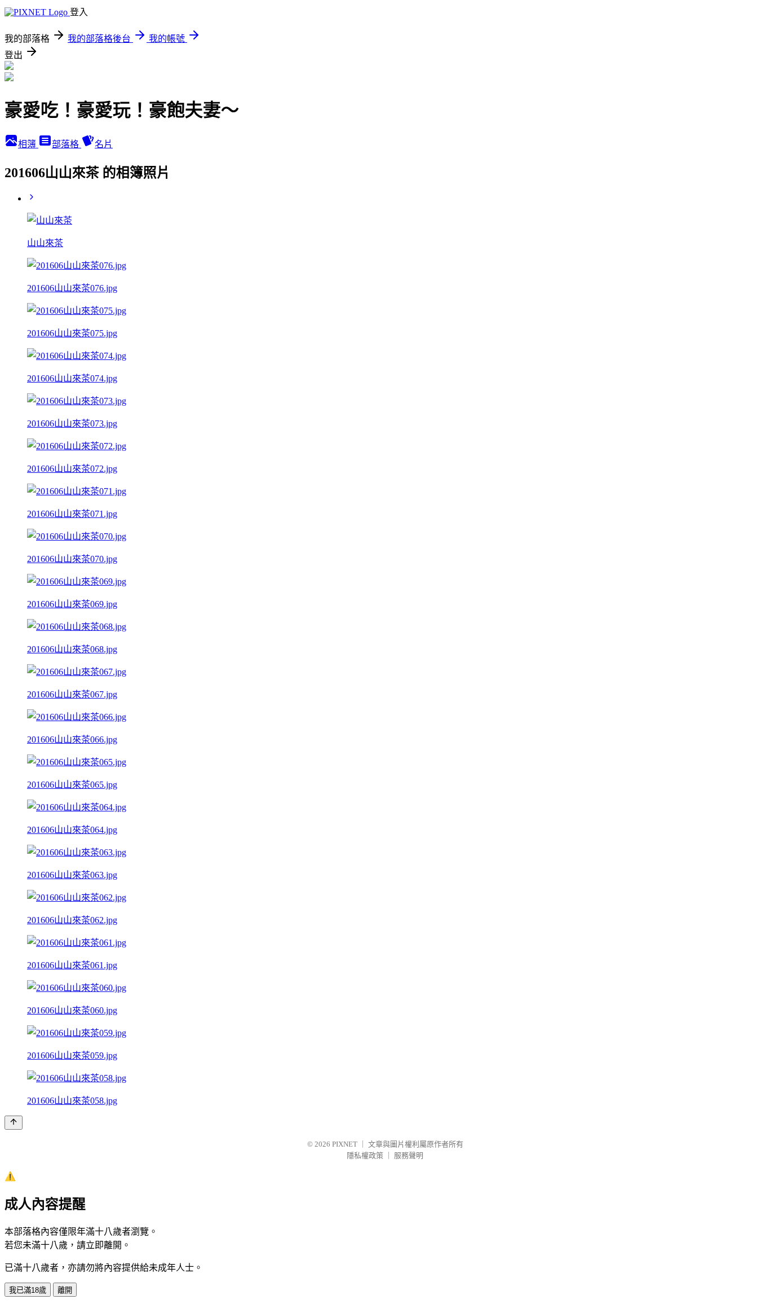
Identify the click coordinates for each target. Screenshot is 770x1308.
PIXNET (344, 1144)
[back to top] (14, 1123)
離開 (64, 1290)
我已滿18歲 (27, 1290)
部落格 (66, 144)
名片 (104, 144)
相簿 (28, 144)
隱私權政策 (365, 1155)
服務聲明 (408, 1155)
